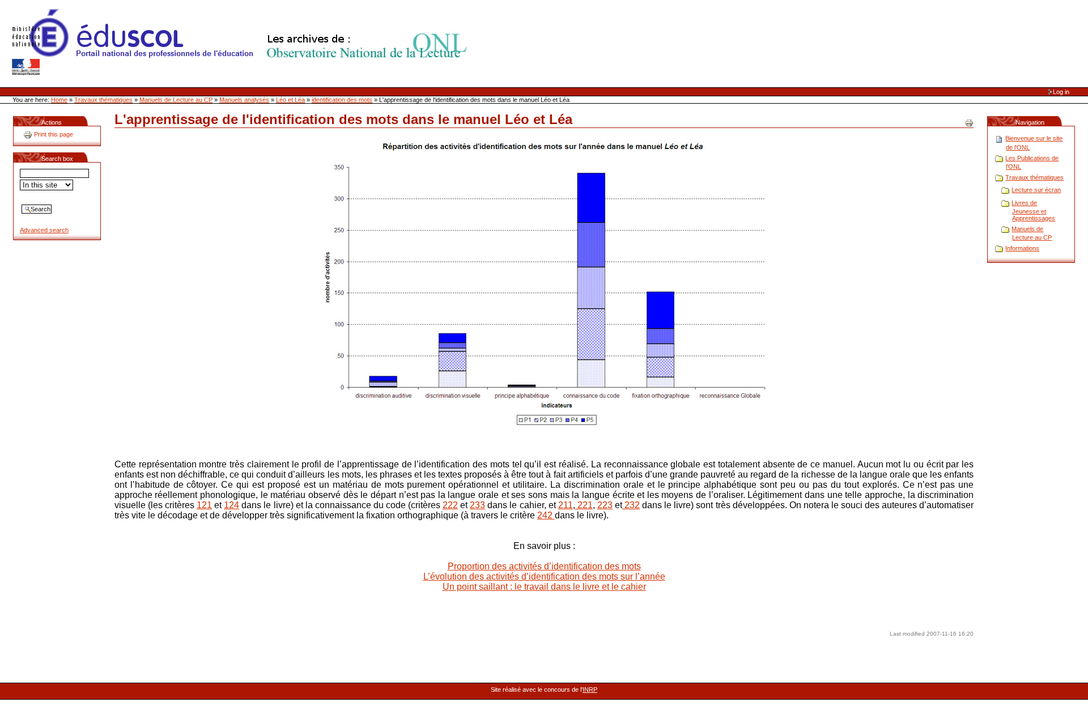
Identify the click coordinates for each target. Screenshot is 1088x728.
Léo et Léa (290, 99)
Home (59, 99)
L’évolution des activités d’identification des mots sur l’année (544, 576)
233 (477, 505)
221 (584, 505)
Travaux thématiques (103, 99)
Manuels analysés (244, 99)
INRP (590, 689)
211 (565, 505)
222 (450, 505)
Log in (1061, 91)
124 (231, 505)
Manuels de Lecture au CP (175, 99)
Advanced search (44, 230)
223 (605, 505)
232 (631, 505)
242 (546, 515)
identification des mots (342, 99)
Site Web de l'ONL (242, 42)
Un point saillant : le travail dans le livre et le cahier (544, 586)
